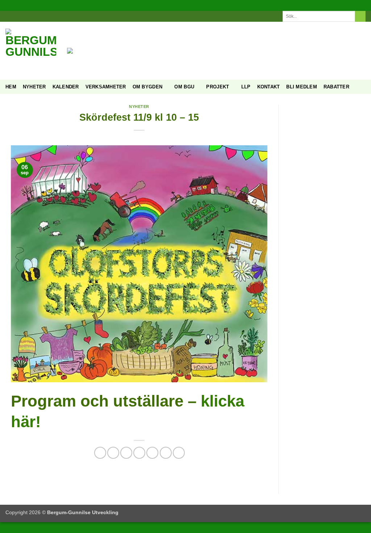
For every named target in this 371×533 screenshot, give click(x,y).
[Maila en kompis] (126, 453)
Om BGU (184, 86)
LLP (246, 86)
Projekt (217, 86)
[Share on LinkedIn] (152, 453)
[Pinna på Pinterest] (139, 453)
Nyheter (34, 86)
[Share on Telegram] (179, 453)
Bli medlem (301, 86)
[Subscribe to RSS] (196, 15)
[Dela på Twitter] (113, 453)
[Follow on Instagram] (182, 15)
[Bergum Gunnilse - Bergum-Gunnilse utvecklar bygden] (30, 50)
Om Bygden (147, 86)
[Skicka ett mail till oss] (189, 15)
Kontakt (268, 86)
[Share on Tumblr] (166, 453)
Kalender (66, 86)
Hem (10, 86)
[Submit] (360, 16)
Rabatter (336, 86)
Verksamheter (106, 86)
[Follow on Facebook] (175, 15)
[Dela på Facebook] (100, 453)
